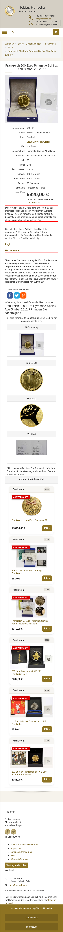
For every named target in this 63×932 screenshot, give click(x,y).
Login (8, 244)
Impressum (16, 848)
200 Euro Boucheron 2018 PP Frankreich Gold (26, 672)
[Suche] (13, 32)
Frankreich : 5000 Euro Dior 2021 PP (29, 520)
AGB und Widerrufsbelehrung (25, 844)
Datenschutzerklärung (21, 851)
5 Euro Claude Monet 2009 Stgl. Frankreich (27, 572)
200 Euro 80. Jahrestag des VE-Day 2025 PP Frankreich (29, 773)
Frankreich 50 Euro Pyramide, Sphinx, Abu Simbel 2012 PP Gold (30, 622)
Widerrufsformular (19, 859)
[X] (13, 832)
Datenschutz (32, 917)
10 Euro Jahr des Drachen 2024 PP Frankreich (29, 723)
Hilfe (13, 855)
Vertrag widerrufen (16, 865)
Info (46, 527)
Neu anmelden (12, 250)
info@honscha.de (43, 18)
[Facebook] (7, 832)
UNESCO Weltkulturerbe (38, 141)
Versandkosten (34, 202)
